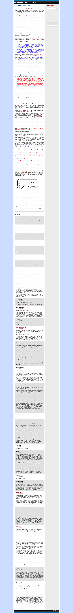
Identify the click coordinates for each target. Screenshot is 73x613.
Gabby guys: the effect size (28, 111)
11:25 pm (22, 527)
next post (32, 8)
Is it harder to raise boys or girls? (23, 13)
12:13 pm (22, 569)
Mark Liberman (27, 6)
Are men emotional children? (29, 55)
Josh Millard (18, 414)
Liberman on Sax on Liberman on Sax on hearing (22, 27)
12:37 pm (22, 452)
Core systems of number (24, 172)
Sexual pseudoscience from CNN (22, 5)
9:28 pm (22, 493)
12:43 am (22, 385)
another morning (31, 100)
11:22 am (22, 446)
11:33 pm (22, 368)
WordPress (57, 610)
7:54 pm (22, 343)
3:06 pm (22, 308)
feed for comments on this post (20, 608)
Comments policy (33, 2)
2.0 (48, 23)
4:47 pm (22, 476)
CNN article (23, 41)
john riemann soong (20, 327)
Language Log (18, 2)
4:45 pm (22, 328)
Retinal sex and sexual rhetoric (29, 123)
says (26, 133)
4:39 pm (22, 320)
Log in (48, 22)
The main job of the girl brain (36, 39)
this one (21, 206)
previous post (28, 8)
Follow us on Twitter (50, 5)
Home (26, 2)
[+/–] (50, 17)
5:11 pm (22, 482)
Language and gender (34, 6)
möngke (17, 420)
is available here (32, 244)
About (29, 2)
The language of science (40, 6)
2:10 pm (22, 300)
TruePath (17, 492)
